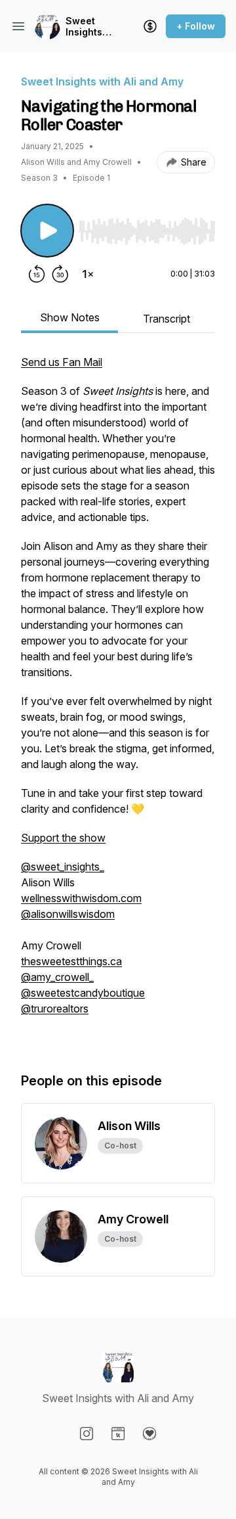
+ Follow (195, 26)
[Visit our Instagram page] (86, 1433)
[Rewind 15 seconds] (37, 274)
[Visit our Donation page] (149, 1433)
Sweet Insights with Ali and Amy (85, 26)
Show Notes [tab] (70, 317)
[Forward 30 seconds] (60, 274)
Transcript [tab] (166, 318)
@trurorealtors (54, 1008)
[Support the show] (150, 26)
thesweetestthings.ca (71, 961)
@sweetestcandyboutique (83, 992)
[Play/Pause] (47, 230)
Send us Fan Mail (61, 362)
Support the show (63, 837)
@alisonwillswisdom (68, 913)
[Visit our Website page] (118, 1433)
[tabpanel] (118, 699)
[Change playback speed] (88, 274)
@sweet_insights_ (62, 866)
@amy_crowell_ (57, 977)
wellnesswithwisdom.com (81, 898)
